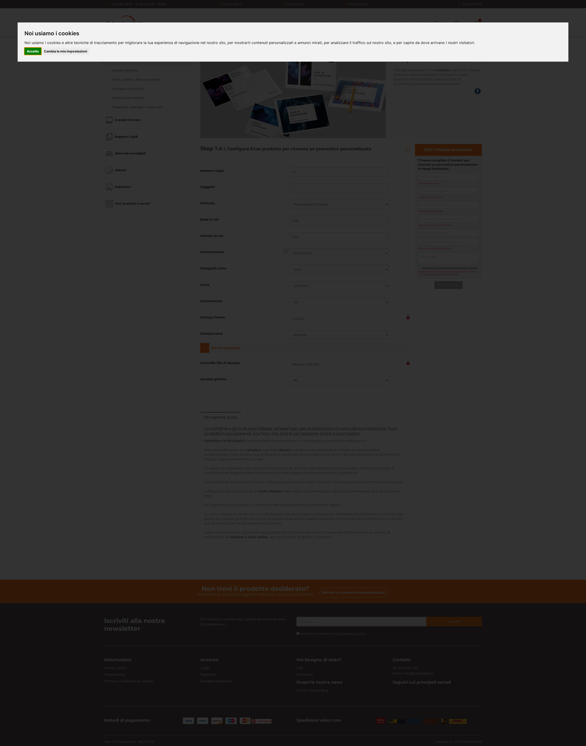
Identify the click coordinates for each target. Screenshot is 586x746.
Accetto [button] (33, 51)
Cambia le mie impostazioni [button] (65, 51)
